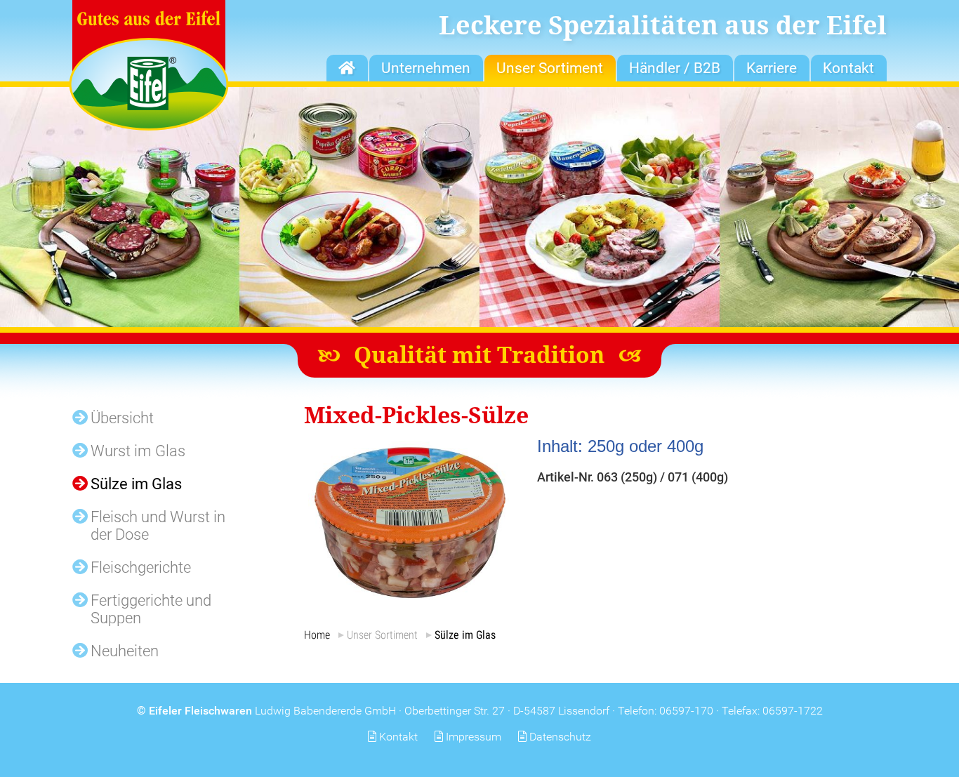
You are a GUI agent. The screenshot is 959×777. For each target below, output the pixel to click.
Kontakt (398, 736)
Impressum (473, 736)
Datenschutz (560, 736)
